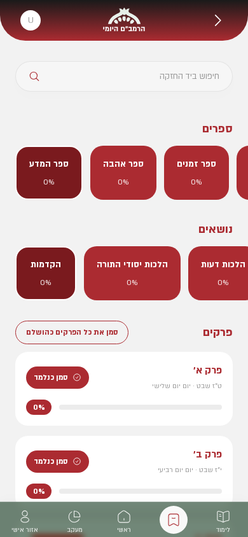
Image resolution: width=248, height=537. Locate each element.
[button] (217, 20)
